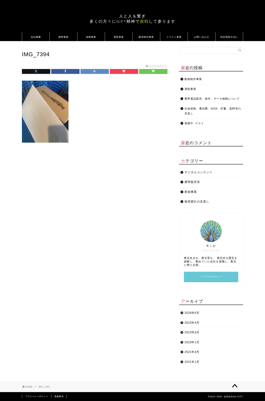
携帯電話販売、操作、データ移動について (212, 98)
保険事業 (91, 36)
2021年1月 (191, 361)
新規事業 (190, 191)
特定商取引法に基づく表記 (229, 38)
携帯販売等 (192, 182)
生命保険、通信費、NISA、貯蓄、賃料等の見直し (212, 111)
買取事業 (119, 36)
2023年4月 (191, 322)
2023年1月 (191, 342)
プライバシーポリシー (36, 396)
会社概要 (36, 36)
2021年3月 (191, 352)
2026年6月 (191, 312)
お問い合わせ (201, 36)
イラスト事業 (174, 36)
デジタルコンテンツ (198, 172)
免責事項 (59, 396)
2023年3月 (191, 332)
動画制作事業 (146, 36)
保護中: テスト (194, 123)
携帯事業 (63, 36)
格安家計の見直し (196, 201)
